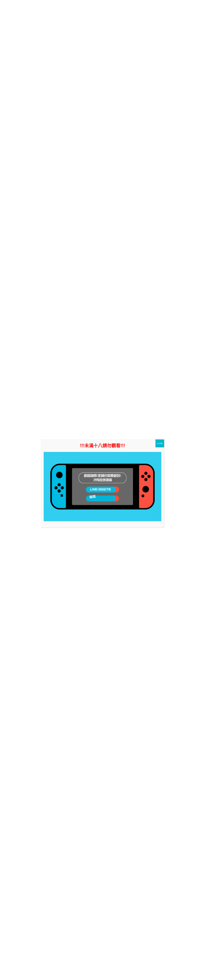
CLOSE (160, 443)
